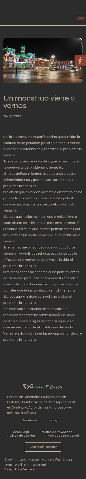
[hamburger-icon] (81, 18)
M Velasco (27, 469)
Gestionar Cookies (43, 447)
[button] (80, 60)
